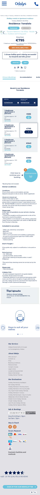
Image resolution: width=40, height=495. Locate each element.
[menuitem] (20, 347)
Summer (13, 28)
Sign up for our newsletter (20, 487)
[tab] (9, 77)
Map (25, 62)
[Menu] (4, 4)
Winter (26, 28)
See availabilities (20, 48)
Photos (16, 62)
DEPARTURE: (24, 100)
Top (34, 492)
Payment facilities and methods (17, 453)
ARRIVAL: (6, 99)
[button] (20, 71)
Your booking (31, 171)
